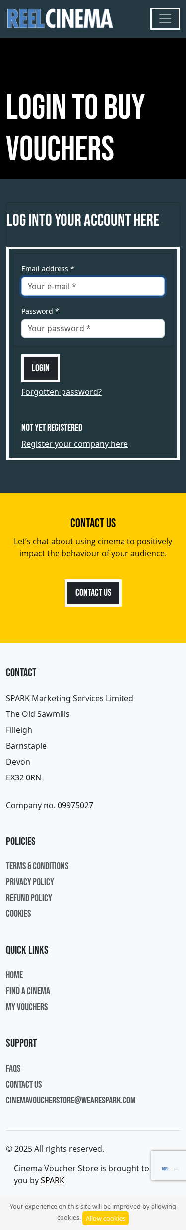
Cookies (18, 914)
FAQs (13, 1069)
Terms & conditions (37, 866)
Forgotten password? (61, 392)
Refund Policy (29, 898)
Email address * (47, 268)
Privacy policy (30, 882)
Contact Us (93, 593)
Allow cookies (105, 1218)
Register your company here (74, 443)
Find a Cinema (28, 991)
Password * (40, 311)
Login (41, 368)
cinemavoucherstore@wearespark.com (71, 1100)
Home (14, 975)
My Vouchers (27, 1007)
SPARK (52, 1180)
